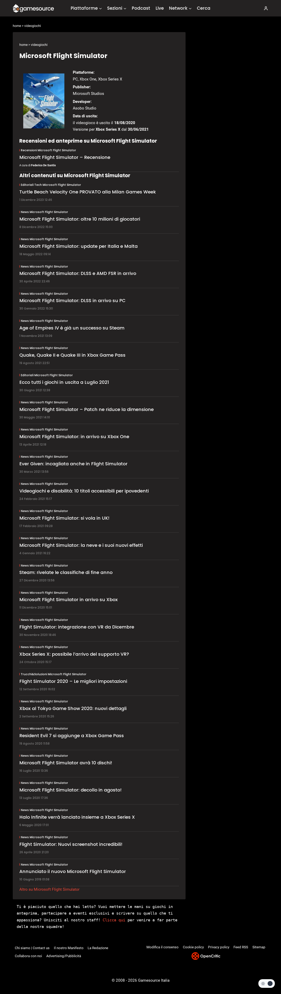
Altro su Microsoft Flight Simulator (49, 889)
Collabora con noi (28, 956)
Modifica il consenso (162, 947)
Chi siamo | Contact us (32, 948)
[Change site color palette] (266, 983)
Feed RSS (240, 947)
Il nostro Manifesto (69, 948)
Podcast (141, 8)
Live (160, 8)
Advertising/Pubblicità (63, 956)
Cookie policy (193, 947)
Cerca (203, 8)
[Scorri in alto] (267, 976)
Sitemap (258, 947)
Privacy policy (218, 947)
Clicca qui (114, 920)
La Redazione (98, 948)
